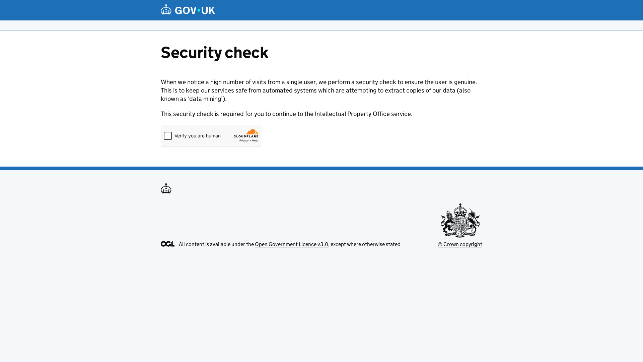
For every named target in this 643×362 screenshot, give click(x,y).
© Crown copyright (460, 244)
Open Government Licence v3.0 (291, 244)
